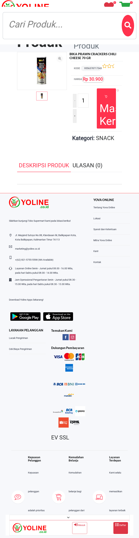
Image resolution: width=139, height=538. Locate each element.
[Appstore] (58, 316)
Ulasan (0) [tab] (87, 165)
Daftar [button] (122, 525)
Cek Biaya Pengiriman (20, 349)
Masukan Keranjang (108, 115)
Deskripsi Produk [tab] (44, 165)
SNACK (105, 138)
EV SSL (60, 437)
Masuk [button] (81, 525)
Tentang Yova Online (104, 207)
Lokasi (96, 218)
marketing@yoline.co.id (27, 248)
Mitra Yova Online (102, 240)
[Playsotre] (25, 316)
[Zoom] (59, 59)
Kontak (97, 262)
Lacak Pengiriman (18, 338)
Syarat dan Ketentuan (104, 229)
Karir (95, 251)
